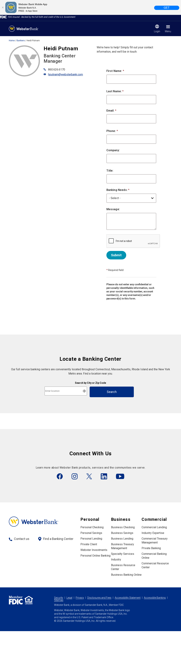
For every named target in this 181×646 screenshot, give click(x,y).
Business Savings (122, 533)
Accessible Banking (155, 597)
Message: (113, 209)
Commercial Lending (154, 527)
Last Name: (115, 91)
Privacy (80, 597)
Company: (113, 150)
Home (12, 40)
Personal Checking (92, 527)
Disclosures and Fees (99, 597)
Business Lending (122, 538)
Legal (69, 597)
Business (120, 519)
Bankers (21, 40)
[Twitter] (89, 476)
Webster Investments (93, 550)
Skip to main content (25, 4)
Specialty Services (122, 554)
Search (112, 392)
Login (157, 31)
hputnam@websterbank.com (65, 74)
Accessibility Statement (128, 597)
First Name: (115, 71)
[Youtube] (120, 476)
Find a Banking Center (58, 539)
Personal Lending (91, 538)
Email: (111, 110)
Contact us (21, 539)
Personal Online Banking (95, 555)
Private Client (88, 544)
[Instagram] (74, 476)
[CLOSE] (3, 7)
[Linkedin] (104, 476)
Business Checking (123, 527)
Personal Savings (91, 533)
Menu (168, 31)
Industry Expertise (153, 533)
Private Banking (151, 548)
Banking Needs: (118, 190)
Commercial (154, 519)
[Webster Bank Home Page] (24, 29)
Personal (90, 519)
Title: (109, 170)
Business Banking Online (126, 574)
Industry (116, 559)
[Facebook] (59, 476)
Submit (116, 255)
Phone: (112, 131)
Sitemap (58, 600)
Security (58, 597)
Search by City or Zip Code (90, 382)
